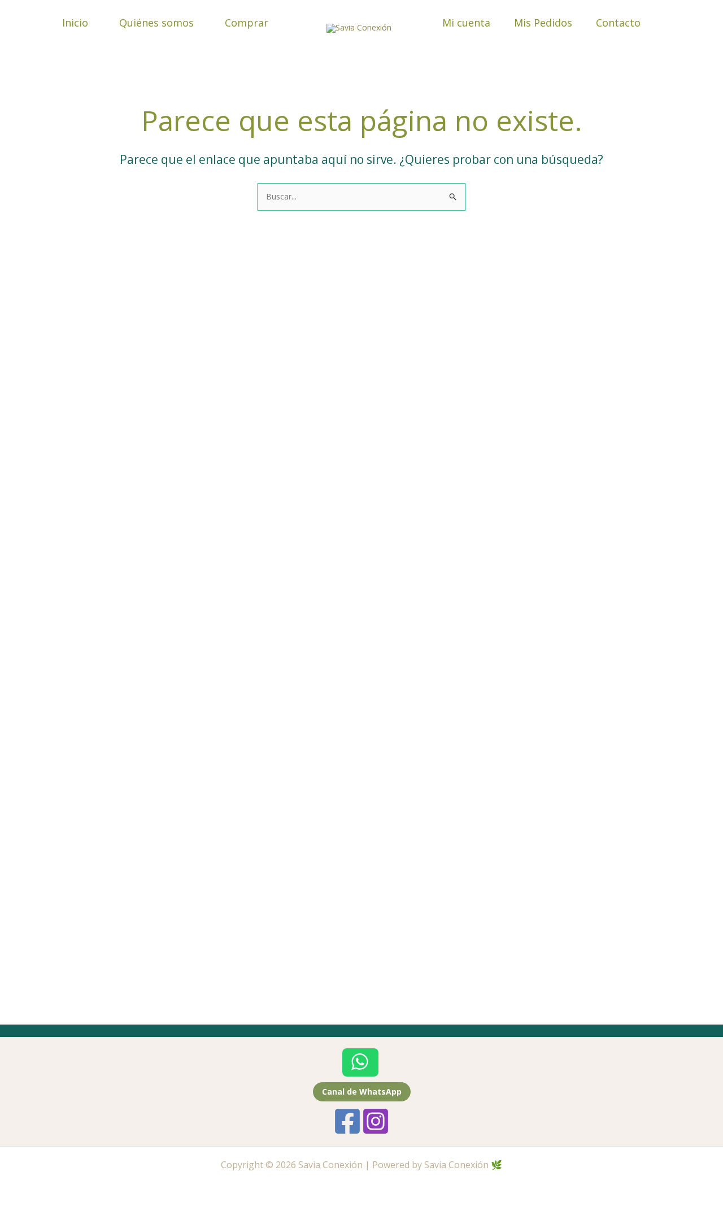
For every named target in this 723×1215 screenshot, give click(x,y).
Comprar (246, 22)
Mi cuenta (466, 22)
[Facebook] (347, 1121)
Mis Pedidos (543, 22)
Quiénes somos (156, 22)
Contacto (618, 22)
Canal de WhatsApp (362, 1091)
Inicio (75, 22)
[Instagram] (376, 1121)
